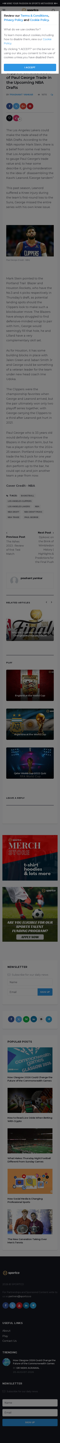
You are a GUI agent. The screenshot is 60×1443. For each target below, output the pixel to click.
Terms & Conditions (34, 15)
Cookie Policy (39, 20)
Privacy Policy (13, 20)
